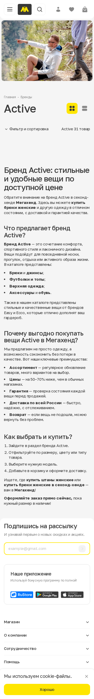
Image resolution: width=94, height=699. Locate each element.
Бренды (26, 97)
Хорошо (47, 689)
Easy (8, 312)
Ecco (20, 312)
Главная (10, 97)
